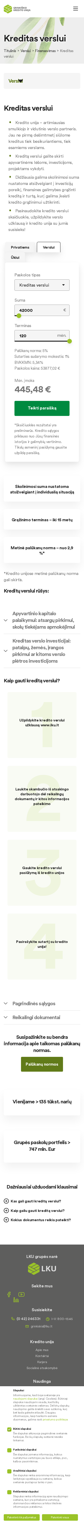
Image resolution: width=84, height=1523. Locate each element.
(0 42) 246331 (28, 1318)
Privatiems (20, 247)
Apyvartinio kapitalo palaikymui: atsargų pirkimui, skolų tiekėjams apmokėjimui (43, 620)
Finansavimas (45, 50)
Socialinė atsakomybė (42, 1368)
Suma (19, 300)
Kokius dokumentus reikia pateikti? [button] (41, 1219)
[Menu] (75, 8)
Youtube (21, 1294)
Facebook (8, 1294)
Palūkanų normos (42, 1064)
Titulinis (10, 50)
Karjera (42, 1362)
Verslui (26, 50)
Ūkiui (15, 257)
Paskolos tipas (27, 275)
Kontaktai (42, 1356)
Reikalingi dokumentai (36, 1017)
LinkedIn (16, 1299)
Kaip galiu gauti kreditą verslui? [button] (37, 1210)
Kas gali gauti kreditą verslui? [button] (36, 1201)
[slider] (19, 315)
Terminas (22, 325)
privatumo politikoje (55, 1419)
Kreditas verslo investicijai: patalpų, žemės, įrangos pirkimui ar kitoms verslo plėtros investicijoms (41, 650)
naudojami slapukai (25, 1398)
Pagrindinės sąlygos (33, 1003)
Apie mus (41, 1350)
